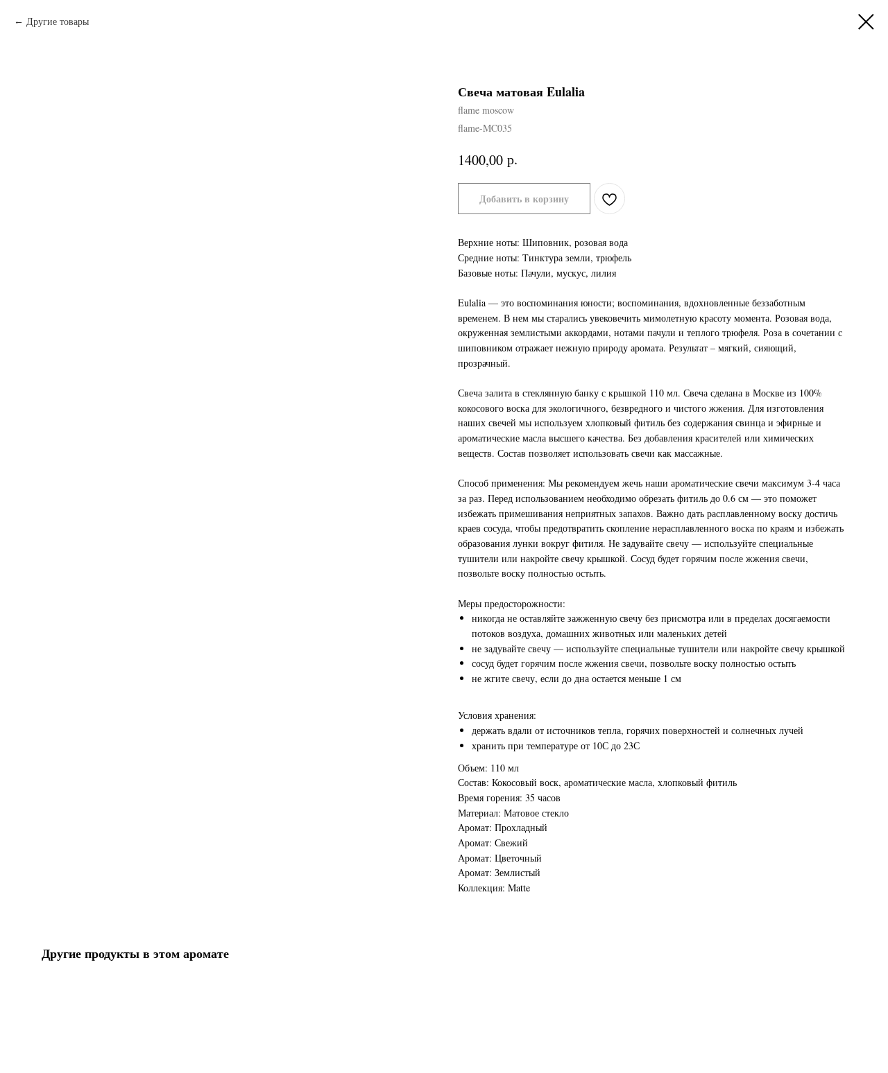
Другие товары (57, 21)
